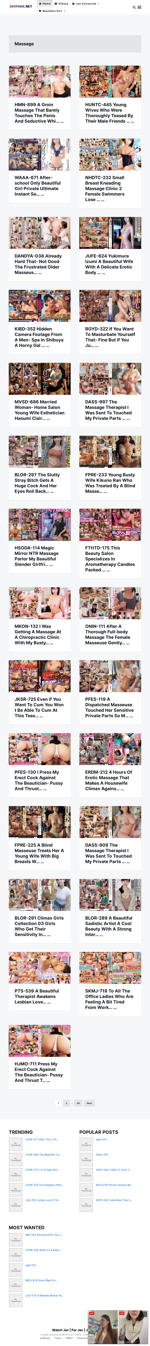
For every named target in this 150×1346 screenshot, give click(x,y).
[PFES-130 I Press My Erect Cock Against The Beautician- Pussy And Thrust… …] (40, 749)
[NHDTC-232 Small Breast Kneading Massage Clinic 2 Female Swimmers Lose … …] (110, 155)
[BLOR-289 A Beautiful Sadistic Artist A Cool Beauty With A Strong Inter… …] (110, 895)
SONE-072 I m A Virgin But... (42, 1169)
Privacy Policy (84, 1338)
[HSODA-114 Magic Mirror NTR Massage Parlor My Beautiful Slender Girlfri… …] (40, 525)
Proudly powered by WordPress (57, 1334)
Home (47, 3)
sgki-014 (101, 1139)
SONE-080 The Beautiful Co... (43, 1154)
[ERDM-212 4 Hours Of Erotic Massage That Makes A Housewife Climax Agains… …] (110, 749)
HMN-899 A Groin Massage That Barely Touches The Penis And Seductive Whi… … (39, 113)
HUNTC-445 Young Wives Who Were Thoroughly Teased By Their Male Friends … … (109, 113)
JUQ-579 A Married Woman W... (44, 1295)
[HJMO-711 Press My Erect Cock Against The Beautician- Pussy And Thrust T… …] (40, 1041)
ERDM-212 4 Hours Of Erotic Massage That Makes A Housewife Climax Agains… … (108, 780)
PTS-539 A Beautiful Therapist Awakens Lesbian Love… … (37, 996)
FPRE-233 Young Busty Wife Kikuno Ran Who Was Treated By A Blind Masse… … (110, 483)
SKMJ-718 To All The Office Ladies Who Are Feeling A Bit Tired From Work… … (109, 999)
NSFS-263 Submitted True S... (114, 1200)
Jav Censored (86, 3)
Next (89, 1103)
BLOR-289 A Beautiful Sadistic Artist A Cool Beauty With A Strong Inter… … (108, 926)
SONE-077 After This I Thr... (42, 1139)
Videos (63, 3)
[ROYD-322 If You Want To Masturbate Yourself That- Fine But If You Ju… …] (110, 306)
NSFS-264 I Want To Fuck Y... (114, 1169)
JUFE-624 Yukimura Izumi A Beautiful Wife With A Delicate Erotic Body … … (109, 264)
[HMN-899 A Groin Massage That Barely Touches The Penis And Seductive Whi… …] (40, 82)
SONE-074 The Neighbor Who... (44, 1184)
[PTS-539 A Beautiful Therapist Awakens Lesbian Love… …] (40, 968)
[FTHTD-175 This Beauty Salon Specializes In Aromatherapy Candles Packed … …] (110, 525)
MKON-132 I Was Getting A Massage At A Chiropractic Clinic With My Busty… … (38, 634)
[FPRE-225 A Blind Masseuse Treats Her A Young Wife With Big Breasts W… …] (40, 822)
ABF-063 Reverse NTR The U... (44, 1234)
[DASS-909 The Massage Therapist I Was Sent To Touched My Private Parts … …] (110, 822)
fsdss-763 (102, 1154)
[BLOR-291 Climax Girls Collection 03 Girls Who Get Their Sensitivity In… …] (40, 895)
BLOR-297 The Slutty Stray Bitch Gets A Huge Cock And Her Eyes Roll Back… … (37, 483)
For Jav (77, 1330)
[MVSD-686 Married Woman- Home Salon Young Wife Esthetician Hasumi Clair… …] (40, 379)
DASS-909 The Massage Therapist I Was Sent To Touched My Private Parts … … (108, 853)
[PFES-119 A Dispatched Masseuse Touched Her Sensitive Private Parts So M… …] (110, 676)
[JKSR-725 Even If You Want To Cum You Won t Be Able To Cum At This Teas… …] (40, 676)
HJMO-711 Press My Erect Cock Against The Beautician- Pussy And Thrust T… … (39, 1072)
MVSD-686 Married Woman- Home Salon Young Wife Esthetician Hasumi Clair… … (40, 410)
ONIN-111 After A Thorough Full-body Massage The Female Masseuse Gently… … (107, 634)
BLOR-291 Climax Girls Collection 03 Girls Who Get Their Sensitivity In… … (39, 926)
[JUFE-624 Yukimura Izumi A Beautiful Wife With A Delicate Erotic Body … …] (110, 233)
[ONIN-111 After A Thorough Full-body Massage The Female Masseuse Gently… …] (110, 603)
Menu (139, 7)
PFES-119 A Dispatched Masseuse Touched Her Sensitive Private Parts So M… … (109, 707)
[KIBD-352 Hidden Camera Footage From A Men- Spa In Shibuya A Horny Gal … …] (40, 306)
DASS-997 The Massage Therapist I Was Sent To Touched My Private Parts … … (108, 410)
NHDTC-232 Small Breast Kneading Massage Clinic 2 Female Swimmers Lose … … (104, 188)
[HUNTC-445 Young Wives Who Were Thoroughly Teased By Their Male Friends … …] (110, 82)
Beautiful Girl (52, 10)
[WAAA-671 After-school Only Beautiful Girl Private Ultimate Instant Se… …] (40, 155)
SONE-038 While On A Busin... (43, 1250)
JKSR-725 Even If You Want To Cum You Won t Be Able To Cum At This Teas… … (39, 707)
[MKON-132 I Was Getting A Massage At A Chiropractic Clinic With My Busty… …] (40, 603)
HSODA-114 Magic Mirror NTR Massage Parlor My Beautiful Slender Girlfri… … (37, 556)
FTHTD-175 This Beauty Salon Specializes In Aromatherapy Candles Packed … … (110, 558)
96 (78, 1103)
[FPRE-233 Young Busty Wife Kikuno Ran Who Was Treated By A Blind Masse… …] (110, 452)
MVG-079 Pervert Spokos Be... (114, 1184)
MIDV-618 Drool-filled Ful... (41, 1280)
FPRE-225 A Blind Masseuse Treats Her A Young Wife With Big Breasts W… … (39, 853)
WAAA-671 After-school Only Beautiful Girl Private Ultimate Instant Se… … (38, 186)
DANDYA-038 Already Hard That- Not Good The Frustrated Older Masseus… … (38, 264)
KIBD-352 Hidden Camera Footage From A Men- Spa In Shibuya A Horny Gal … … (39, 337)
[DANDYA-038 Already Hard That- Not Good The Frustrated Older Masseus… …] (40, 233)
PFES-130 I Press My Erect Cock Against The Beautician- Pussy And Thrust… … (39, 780)
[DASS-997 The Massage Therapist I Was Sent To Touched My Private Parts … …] (110, 379)
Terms (58, 1338)
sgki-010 (30, 1265)
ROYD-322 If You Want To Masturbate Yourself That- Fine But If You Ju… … (110, 337)
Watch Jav (60, 1330)
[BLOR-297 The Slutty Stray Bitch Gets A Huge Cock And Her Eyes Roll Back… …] (40, 452)
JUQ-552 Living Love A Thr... (42, 1200)
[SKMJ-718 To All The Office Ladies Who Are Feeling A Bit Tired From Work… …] (110, 968)
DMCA (69, 1338)
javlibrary (45, 1338)
